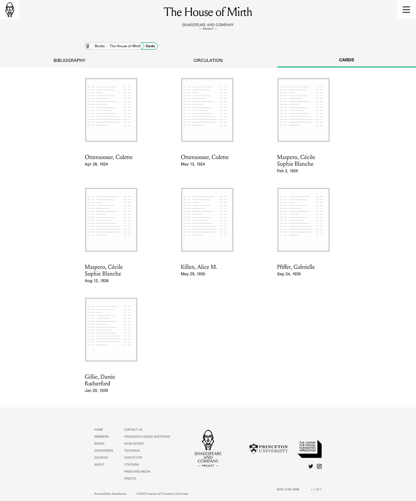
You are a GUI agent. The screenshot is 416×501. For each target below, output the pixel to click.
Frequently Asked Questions (147, 436)
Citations (131, 464)
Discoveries (103, 450)
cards (346, 60)
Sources (101, 457)
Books (100, 46)
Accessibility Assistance (110, 494)
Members (101, 436)
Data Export (134, 443)
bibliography (69, 61)
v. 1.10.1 (316, 489)
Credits (130, 478)
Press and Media (137, 471)
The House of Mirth (125, 46)
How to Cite (133, 457)
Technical (132, 450)
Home (87, 46)
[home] (9, 9)
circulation (208, 61)
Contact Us (133, 429)
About (99, 464)
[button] (406, 9)
